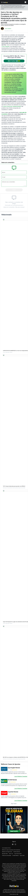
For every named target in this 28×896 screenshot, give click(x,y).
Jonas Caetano (8, 28)
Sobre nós (11, 853)
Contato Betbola (15, 855)
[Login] (25, 2)
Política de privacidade (6, 855)
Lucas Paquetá (5, 46)
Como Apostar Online (7, 352)
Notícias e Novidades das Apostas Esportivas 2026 (13, 5)
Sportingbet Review (14, 767)
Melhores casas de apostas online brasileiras (11, 849)
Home (2, 5)
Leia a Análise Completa (20, 776)
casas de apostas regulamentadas (12, 106)
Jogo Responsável (18, 853)
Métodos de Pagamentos (7, 851)
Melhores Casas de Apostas (10, 764)
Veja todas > (14, 803)
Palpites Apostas (16, 851)
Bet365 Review (12, 780)
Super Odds (22, 855)
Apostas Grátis (5, 853)
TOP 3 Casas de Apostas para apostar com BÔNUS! (14, 486)
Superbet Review (13, 792)
